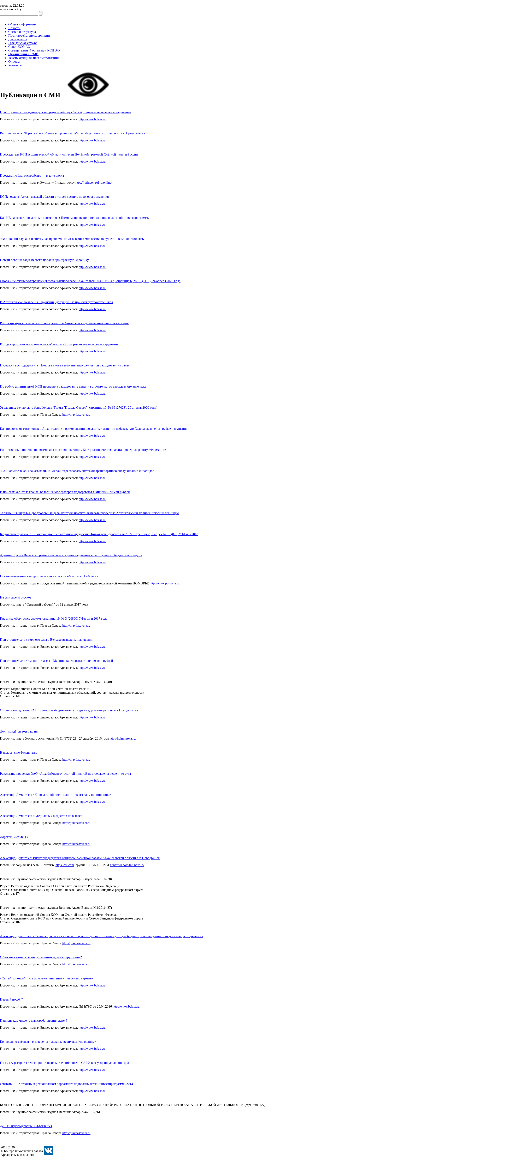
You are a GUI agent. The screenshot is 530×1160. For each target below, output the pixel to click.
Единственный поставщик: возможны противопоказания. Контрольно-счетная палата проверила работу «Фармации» (83, 449)
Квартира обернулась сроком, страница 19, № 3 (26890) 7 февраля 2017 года (53, 618)
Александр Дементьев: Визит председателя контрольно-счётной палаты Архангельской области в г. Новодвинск (80, 858)
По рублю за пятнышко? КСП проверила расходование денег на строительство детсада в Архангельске (73, 386)
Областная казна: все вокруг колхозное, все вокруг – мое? (41, 957)
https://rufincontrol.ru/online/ (93, 182)
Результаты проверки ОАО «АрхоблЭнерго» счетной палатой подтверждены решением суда (65, 773)
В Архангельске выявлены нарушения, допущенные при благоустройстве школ (56, 302)
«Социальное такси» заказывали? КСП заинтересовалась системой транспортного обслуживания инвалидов (77, 471)
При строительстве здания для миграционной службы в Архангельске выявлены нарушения (65, 112)
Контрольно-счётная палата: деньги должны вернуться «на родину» (48, 1041)
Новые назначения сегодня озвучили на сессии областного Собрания (49, 576)
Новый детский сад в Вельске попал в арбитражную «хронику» (45, 260)
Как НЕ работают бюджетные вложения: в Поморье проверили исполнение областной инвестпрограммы (74, 217)
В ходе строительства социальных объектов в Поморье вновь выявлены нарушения (59, 344)
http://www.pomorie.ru (164, 583)
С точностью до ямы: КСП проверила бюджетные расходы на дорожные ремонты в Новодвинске (69, 710)
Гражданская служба (22, 43)
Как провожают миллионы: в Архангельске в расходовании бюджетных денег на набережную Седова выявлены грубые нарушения (93, 428)
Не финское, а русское (15, 597)
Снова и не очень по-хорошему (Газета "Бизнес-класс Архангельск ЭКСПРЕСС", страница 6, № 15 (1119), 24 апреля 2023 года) (90, 281)
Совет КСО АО (19, 46)
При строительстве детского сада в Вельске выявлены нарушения (46, 639)
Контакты (15, 65)
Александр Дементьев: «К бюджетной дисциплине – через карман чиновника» (56, 794)
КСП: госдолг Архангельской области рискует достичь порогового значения (54, 196)
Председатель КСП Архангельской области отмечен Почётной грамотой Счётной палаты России (69, 154)
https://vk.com (64, 865)
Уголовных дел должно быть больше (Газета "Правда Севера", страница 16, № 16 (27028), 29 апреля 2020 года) (78, 407)
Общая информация (22, 24)
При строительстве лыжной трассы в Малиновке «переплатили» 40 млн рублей (56, 660)
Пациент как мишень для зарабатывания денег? (33, 1020)
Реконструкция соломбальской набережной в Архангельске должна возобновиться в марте (64, 323)
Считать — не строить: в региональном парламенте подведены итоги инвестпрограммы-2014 (66, 1084)
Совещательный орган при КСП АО (34, 50)
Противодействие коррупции (29, 35)
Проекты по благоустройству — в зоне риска (32, 175)
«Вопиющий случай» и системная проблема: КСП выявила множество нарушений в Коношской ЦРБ (72, 239)
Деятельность (17, 39)
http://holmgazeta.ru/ (123, 738)
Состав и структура (22, 32)
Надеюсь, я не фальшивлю (18, 752)
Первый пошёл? (11, 999)
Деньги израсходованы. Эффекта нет (26, 1126)
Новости (14, 28)
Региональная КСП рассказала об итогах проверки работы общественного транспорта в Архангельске (72, 133)
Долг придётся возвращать (19, 731)
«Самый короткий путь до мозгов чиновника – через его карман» (46, 978)
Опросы (14, 61)
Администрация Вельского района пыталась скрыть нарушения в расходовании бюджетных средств (71, 555)
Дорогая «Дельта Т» (14, 837)
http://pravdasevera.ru (76, 414)
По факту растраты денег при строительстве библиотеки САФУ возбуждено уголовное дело (65, 1062)
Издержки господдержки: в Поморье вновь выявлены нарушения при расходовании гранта (65, 365)
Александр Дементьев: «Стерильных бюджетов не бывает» (42, 816)
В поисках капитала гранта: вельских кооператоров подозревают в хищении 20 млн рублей (65, 492)
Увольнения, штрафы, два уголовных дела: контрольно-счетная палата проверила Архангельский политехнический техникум (89, 513)
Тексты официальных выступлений (33, 58)
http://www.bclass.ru (92, 119)
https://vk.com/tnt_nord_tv (127, 865)
